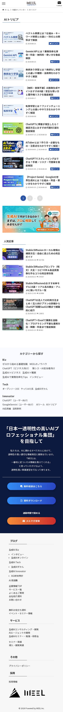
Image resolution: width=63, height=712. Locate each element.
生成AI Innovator (17, 571)
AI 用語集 (13, 580)
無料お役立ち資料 (17, 609)
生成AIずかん (17, 566)
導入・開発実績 (16, 645)
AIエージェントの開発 (19, 632)
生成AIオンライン (19, 557)
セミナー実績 (15, 641)
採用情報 (13, 681)
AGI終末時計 (17, 575)
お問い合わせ (15, 599)
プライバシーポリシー (19, 665)
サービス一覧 (15, 589)
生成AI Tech (15, 562)
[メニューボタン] (3, 3)
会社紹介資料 (15, 596)
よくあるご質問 (16, 592)
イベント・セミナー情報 (20, 613)
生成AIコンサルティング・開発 (24, 629)
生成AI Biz (14, 549)
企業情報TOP (15, 586)
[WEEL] (31, 3)
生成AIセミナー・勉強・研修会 (24, 636)
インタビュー (17, 554)
